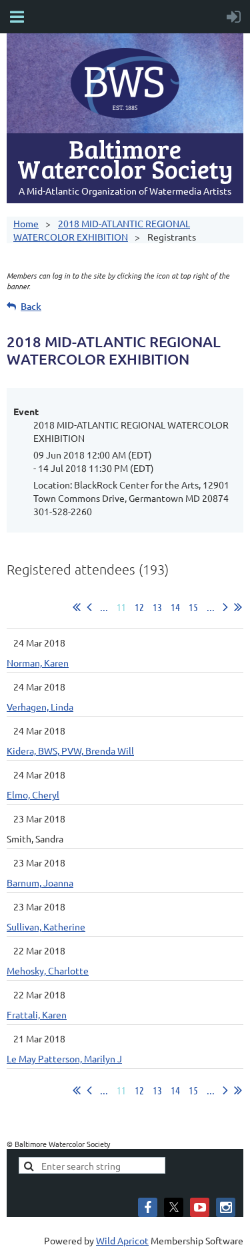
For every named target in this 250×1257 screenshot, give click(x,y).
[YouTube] (199, 1207)
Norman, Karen (38, 662)
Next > (225, 607)
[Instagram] (225, 1207)
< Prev (89, 607)
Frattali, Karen (37, 1014)
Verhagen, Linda (40, 706)
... (104, 607)
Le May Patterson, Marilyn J (64, 1058)
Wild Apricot (122, 1240)
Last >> (238, 607)
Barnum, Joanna (40, 882)
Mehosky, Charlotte (48, 970)
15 (193, 607)
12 (139, 607)
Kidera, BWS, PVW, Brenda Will (70, 750)
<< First (77, 607)
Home (26, 223)
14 (175, 607)
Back (31, 306)
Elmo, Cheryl (33, 794)
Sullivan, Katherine (46, 926)
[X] (173, 1207)
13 (157, 607)
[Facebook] (147, 1207)
